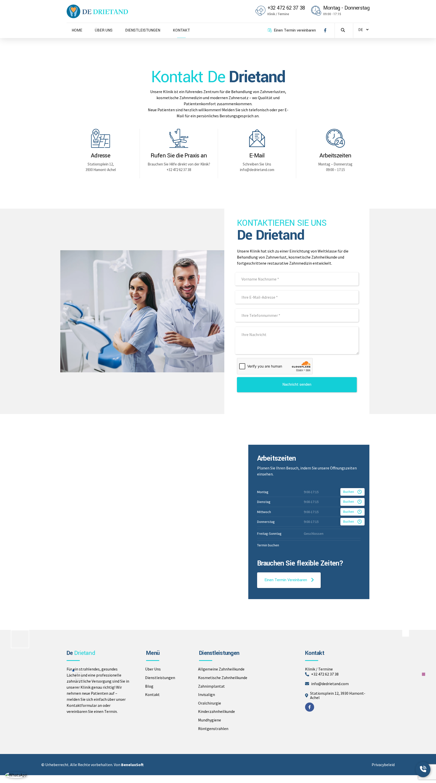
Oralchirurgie (209, 703)
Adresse (100, 156)
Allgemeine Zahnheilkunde (221, 669)
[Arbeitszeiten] (335, 138)
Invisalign (206, 694)
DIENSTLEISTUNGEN (142, 30)
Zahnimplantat (211, 686)
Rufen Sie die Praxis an (179, 156)
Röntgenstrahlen (213, 728)
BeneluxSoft (132, 764)
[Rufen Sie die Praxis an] (178, 138)
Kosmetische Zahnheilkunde (222, 677)
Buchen (348, 492)
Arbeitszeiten (335, 156)
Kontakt (152, 694)
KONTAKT (181, 30)
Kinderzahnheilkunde (216, 711)
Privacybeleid (383, 764)
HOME (77, 30)
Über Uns (153, 669)
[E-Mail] (257, 138)
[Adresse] (100, 138)
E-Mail (257, 156)
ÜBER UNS (104, 30)
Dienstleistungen (160, 677)
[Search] (343, 30)
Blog (149, 686)
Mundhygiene (209, 719)
